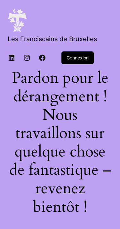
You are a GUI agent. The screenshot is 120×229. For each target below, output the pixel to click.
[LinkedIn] (11, 58)
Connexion (78, 57)
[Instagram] (27, 58)
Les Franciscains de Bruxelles (52, 39)
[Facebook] (42, 58)
